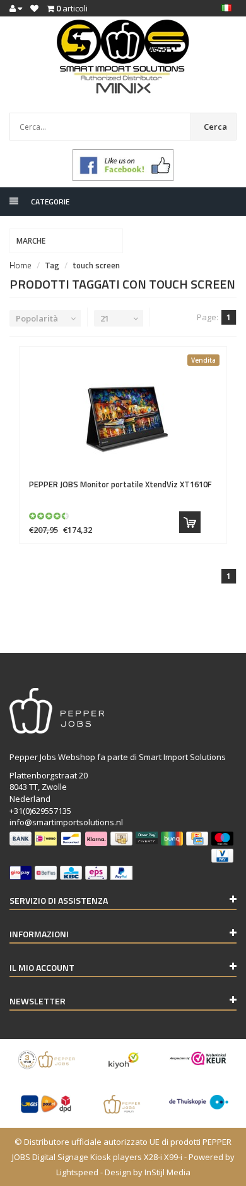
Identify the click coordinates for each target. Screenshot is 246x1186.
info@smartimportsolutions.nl (66, 822)
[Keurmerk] (123, 165)
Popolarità (37, 318)
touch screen (96, 265)
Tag (52, 265)
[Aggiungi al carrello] (190, 522)
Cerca (215, 126)
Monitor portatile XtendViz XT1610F (120, 484)
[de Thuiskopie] (198, 1102)
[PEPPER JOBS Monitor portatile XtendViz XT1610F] (123, 413)
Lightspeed (77, 1172)
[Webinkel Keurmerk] (198, 1058)
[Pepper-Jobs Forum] (123, 1104)
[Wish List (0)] (34, 8)
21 (104, 318)
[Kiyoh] (123, 1060)
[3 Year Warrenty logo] (47, 1060)
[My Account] (15, 8)
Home (20, 265)
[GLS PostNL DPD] (47, 1104)
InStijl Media (167, 1172)
